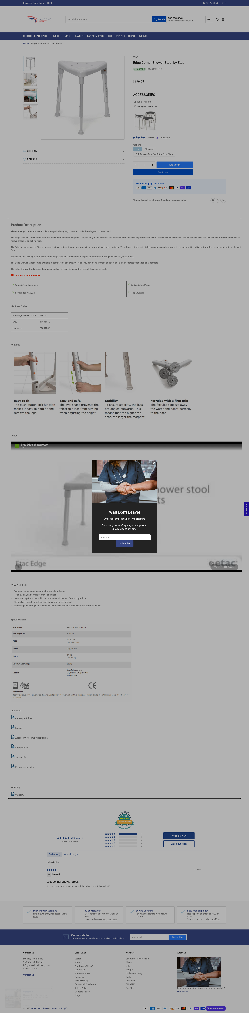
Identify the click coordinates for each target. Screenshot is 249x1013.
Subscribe (124, 543)
